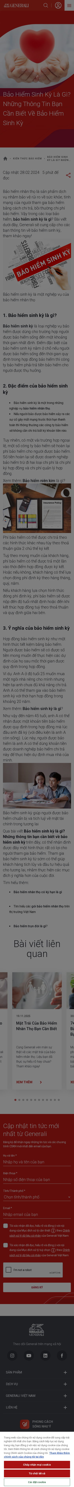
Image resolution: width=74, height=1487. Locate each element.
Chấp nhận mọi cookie (37, 1464)
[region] (37, 1459)
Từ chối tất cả (37, 1473)
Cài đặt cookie (37, 1482)
